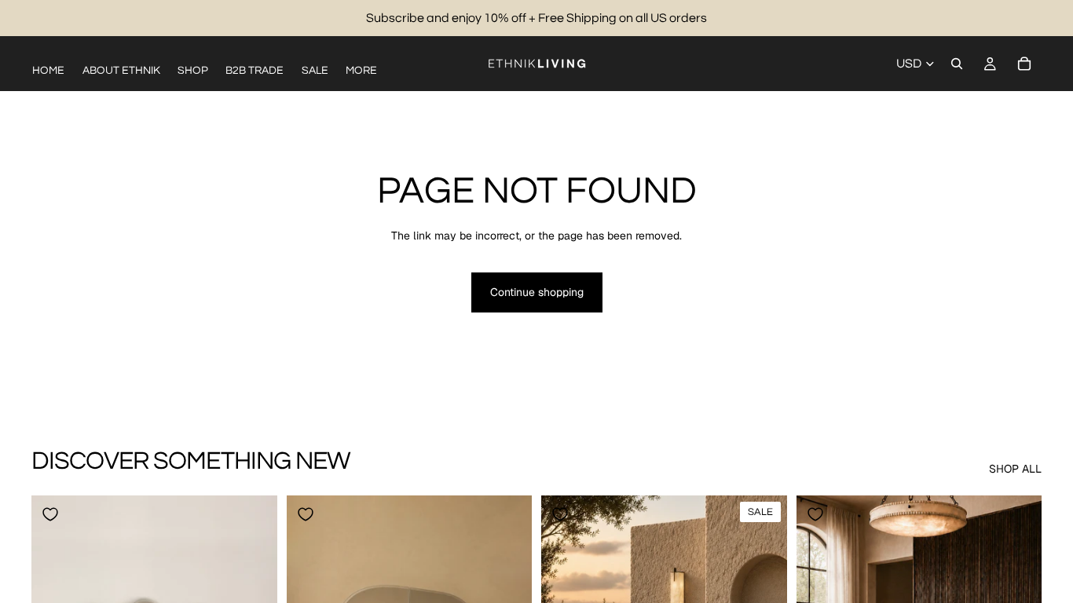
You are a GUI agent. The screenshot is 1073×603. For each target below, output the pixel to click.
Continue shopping (537, 292)
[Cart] (1024, 63)
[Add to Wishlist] (50, 514)
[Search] (956, 63)
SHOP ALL (1015, 469)
